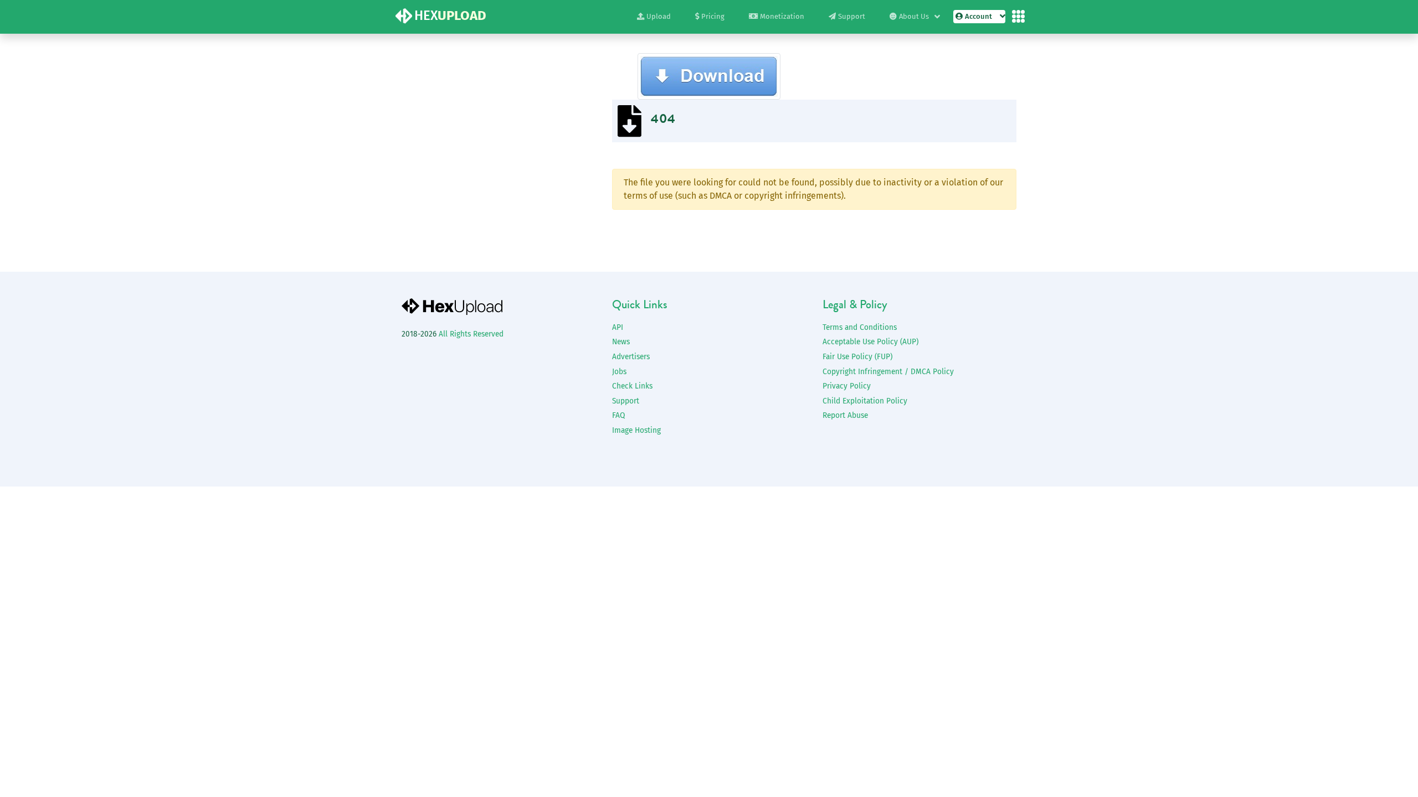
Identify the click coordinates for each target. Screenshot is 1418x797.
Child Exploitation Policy (865, 401)
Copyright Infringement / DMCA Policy (888, 371)
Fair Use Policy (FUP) (857, 356)
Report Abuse (845, 415)
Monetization (782, 16)
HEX (450, 15)
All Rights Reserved (471, 334)
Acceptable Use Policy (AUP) (870, 341)
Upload (658, 16)
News (621, 341)
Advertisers (631, 356)
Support (851, 16)
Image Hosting (636, 430)
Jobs (619, 371)
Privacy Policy (847, 386)
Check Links (632, 386)
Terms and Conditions (860, 327)
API (617, 327)
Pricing (713, 16)
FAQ (618, 415)
